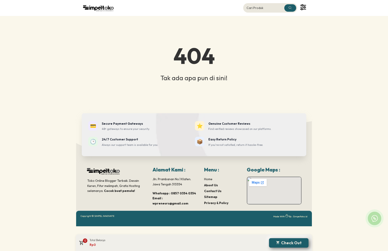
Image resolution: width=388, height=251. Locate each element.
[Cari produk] (290, 8)
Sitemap (210, 197)
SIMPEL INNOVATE (104, 216)
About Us (211, 185)
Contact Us (212, 191)
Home (208, 179)
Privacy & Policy (216, 203)
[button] (81, 244)
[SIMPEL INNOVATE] (101, 7)
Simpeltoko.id (300, 216)
